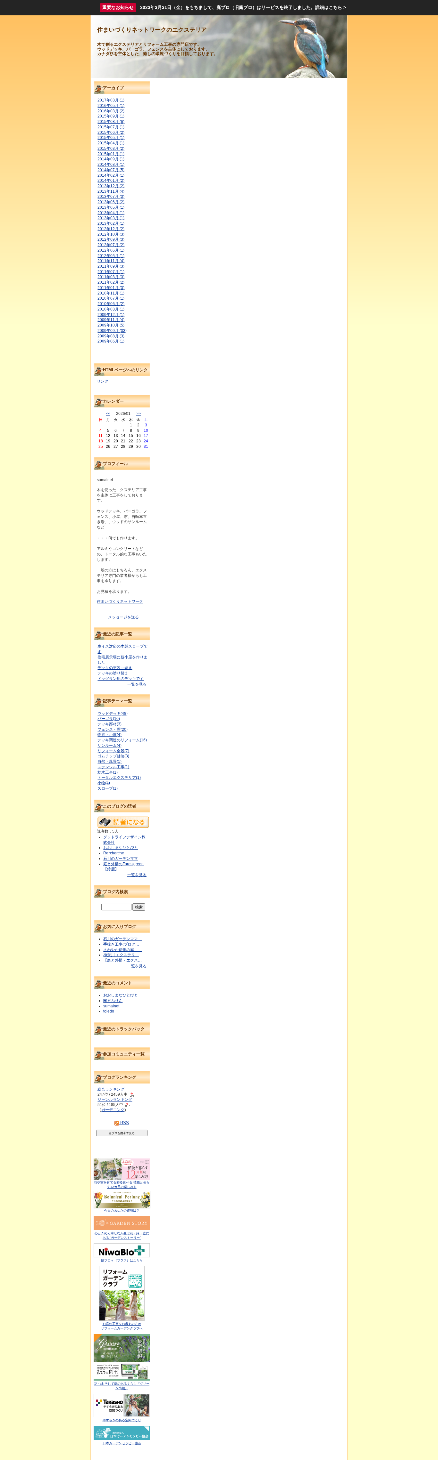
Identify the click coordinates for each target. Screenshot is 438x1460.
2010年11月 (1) (110, 293)
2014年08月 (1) (110, 164)
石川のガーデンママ (120, 858)
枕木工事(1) (107, 772)
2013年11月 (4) (110, 191)
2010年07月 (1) (110, 298)
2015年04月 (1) (110, 143)
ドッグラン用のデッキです (120, 678)
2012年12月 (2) (110, 229)
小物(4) (103, 783)
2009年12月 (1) (110, 314)
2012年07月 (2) (110, 245)
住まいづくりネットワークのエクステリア (152, 30)
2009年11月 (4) (110, 320)
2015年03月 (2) (110, 148)
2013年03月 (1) (110, 218)
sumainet (111, 1006)
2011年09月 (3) (110, 266)
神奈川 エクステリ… (121, 955)
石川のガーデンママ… (122, 939)
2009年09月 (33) (112, 330)
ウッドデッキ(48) (112, 713)
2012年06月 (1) (110, 250)
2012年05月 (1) (110, 256)
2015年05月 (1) (110, 137)
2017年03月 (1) (110, 100)
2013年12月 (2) (110, 186)
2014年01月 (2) (110, 180)
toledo (108, 1011)
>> (138, 413)
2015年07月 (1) (110, 127)
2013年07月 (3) (110, 196)
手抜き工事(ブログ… (121, 944)
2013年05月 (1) (110, 207)
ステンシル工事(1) (113, 767)
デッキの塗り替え (112, 673)
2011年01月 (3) (110, 288)
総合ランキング (110, 1089)
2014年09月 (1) (110, 159)
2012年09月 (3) (110, 239)
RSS (124, 1122)
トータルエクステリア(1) (119, 777)
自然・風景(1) (109, 761)
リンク (102, 381)
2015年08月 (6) (110, 121)
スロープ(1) (107, 788)
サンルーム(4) (109, 745)
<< (108, 413)
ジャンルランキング (114, 1099)
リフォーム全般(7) (113, 751)
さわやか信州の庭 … (122, 950)
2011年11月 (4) (110, 261)
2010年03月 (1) (110, 309)
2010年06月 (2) (110, 304)
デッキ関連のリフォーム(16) (122, 740)
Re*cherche (113, 853)
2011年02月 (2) (110, 282)
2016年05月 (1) (110, 105)
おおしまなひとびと (120, 847)
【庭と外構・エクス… (122, 960)
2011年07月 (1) (110, 272)
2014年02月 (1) (110, 175)
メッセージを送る (123, 617)
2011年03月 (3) (110, 277)
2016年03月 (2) (110, 111)
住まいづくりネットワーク (120, 601)
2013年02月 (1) (110, 223)
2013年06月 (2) (110, 202)
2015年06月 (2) (110, 132)
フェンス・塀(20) (112, 729)
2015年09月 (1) (110, 116)
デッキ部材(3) (109, 724)
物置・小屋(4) (109, 734)
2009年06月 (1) (110, 341)
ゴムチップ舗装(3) (113, 756)
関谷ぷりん (112, 1000)
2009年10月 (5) (110, 325)
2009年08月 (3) (110, 336)
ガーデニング (112, 1110)
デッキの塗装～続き (114, 667)
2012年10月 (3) (110, 234)
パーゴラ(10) (108, 718)
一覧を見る (137, 684)
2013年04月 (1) (110, 213)
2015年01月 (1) (110, 154)
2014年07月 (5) (110, 170)
